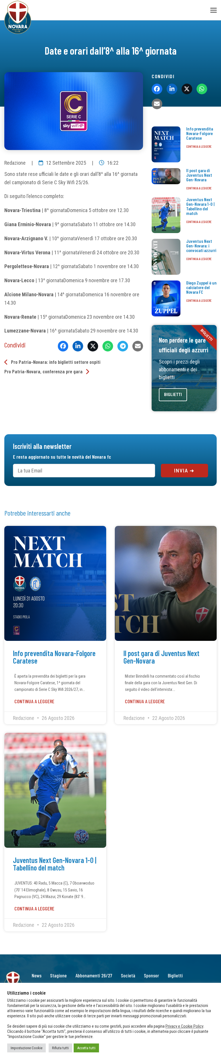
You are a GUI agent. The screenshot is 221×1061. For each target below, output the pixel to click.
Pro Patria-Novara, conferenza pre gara (43, 371)
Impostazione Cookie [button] (26, 1048)
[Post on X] (92, 346)
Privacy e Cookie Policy (184, 1026)
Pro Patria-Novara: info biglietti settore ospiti (55, 362)
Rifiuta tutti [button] (60, 1048)
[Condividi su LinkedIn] (78, 346)
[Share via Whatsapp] (107, 346)
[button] (213, 10)
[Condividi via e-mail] (137, 346)
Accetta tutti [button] (86, 1048)
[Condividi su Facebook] (63, 346)
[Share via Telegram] (122, 346)
